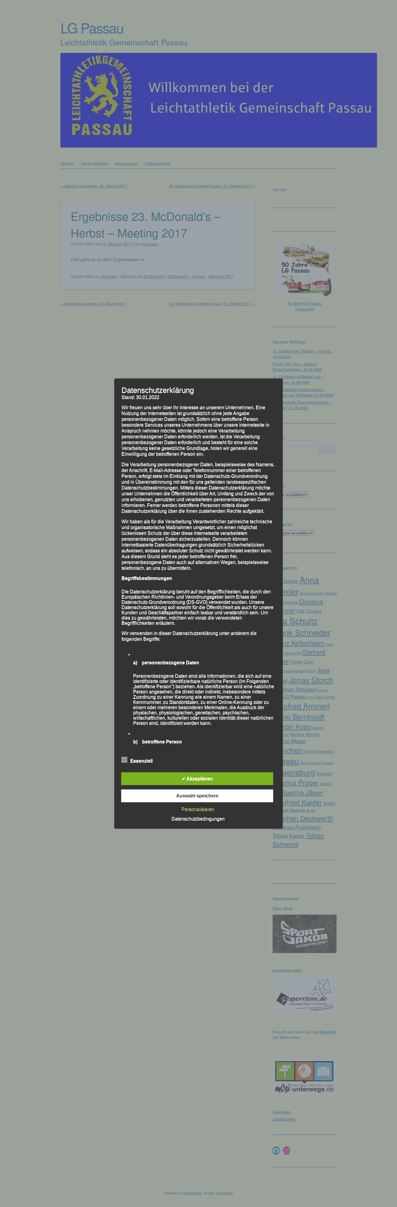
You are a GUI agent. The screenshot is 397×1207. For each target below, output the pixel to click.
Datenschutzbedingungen (198, 818)
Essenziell (141, 760)
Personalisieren (198, 809)
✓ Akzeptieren (197, 778)
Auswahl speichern (197, 795)
